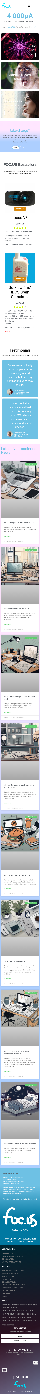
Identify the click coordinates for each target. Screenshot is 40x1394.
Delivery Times (9, 1282)
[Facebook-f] (13, 1377)
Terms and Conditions (13, 1271)
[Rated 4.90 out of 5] (20, 228)
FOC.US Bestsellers (20, 164)
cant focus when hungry (14, 961)
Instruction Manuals (12, 1256)
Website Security (10, 1273)
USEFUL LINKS (8, 1249)
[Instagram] (22, 1377)
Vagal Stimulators (11, 1262)
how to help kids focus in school (19, 1314)
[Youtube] (27, 1377)
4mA (35, 27)
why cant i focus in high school (17, 875)
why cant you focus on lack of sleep (20, 1144)
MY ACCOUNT (20, 1328)
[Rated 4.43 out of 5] (20, 307)
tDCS (13, 27)
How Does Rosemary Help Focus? (18, 1311)
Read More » (7, 536)
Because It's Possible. (20, 142)
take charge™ (20, 130)
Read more (20, 209)
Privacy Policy (9, 1291)
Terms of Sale (9, 1276)
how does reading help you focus (19, 1321)
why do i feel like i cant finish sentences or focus (16, 1052)
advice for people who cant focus (19, 523)
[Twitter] (18, 1377)
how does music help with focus (18, 1317)
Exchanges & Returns (13, 1288)
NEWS (4, 1301)
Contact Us (7, 1253)
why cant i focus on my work (16, 609)
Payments (6, 1279)
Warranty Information (13, 1285)
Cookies (6, 1293)
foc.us (8, 27)
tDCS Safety (8, 1259)
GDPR (4, 1296)
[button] (29, 6)
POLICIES (6, 1266)
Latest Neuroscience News (18, 451)
